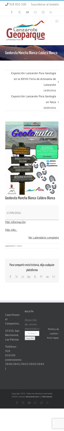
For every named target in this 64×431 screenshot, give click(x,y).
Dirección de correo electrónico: (32, 324)
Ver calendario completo (43, 237)
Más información (15, 222)
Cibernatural (46, 396)
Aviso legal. (53, 337)
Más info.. (11, 230)
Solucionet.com (32, 396)
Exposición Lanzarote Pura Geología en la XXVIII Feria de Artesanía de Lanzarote (33, 81)
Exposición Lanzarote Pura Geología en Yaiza (33, 101)
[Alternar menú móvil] (57, 21)
